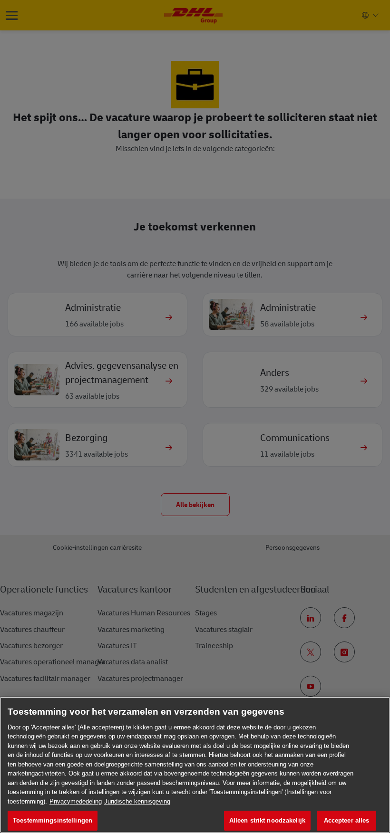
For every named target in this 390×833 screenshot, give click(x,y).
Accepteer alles (347, 820)
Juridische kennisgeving (137, 801)
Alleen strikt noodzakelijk (267, 820)
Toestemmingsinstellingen (52, 820)
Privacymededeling (75, 801)
